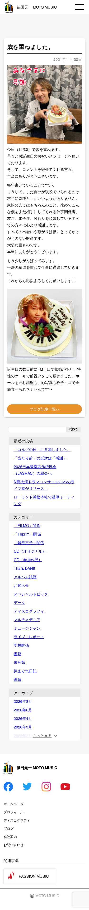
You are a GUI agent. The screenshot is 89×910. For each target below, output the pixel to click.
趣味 (17, 679)
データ (19, 602)
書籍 (17, 653)
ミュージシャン (27, 628)
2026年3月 (23, 727)
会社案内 (10, 836)
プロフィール (13, 811)
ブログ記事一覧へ (44, 409)
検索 (73, 429)
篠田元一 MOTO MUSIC (37, 7)
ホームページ (13, 803)
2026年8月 (23, 701)
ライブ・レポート (29, 636)
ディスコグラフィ (29, 611)
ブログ (9, 828)
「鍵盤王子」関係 (29, 542)
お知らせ (21, 585)
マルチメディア (27, 619)
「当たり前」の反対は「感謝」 (40, 458)
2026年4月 (23, 718)
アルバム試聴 (25, 577)
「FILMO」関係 (27, 525)
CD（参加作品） (28, 559)
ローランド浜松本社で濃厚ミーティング (44, 500)
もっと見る (42, 735)
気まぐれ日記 (25, 671)
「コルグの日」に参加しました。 (42, 449)
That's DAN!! (24, 568)
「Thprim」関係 (27, 534)
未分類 (19, 662)
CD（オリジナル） (30, 551)
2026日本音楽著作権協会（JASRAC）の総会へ (35, 470)
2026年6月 (23, 710)
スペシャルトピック (31, 594)
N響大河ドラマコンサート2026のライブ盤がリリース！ (44, 485)
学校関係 (21, 645)
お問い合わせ (13, 844)
